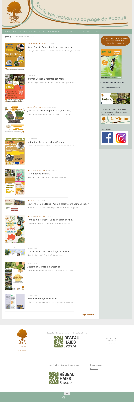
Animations (40, 44)
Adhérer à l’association (91, 31)
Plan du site (112, 340)
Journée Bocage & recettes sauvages (45, 78)
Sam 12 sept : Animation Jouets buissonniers (50, 47)
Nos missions (34, 31)
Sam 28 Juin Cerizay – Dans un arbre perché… (50, 219)
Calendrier (68, 31)
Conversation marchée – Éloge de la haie (48, 251)
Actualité (31, 44)
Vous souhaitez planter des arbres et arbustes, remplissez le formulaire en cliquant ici (115, 40)
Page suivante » (89, 314)
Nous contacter (112, 343)
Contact (77, 31)
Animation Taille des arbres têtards (45, 142)
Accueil (7, 31)
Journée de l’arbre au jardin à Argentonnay (49, 110)
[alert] (115, 87)
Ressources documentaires (52, 31)
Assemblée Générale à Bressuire (43, 266)
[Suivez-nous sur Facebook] (63, 397)
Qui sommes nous (18, 31)
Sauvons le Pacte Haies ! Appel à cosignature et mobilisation (58, 203)
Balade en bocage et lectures (42, 298)
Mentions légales (111, 338)
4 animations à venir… (38, 173)
